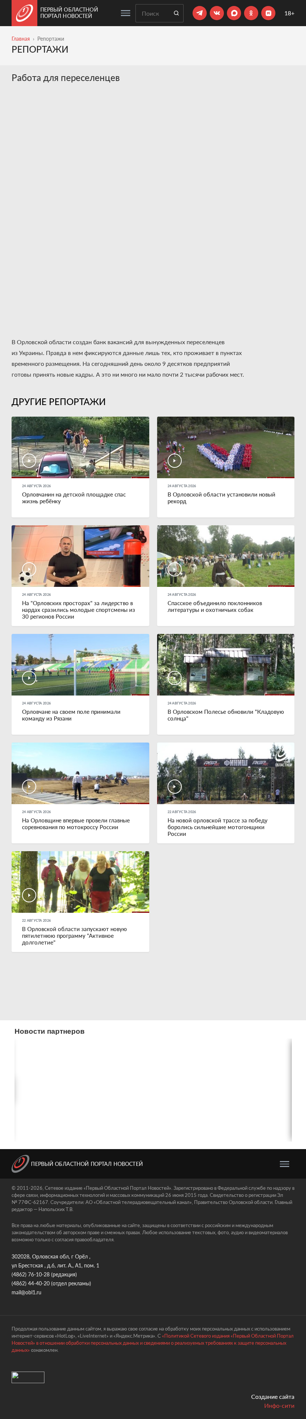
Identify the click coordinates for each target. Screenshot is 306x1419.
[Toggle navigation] (125, 13)
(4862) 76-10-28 (31, 1274)
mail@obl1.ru (26, 1292)
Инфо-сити (279, 1405)
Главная (21, 38)
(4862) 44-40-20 (31, 1283)
